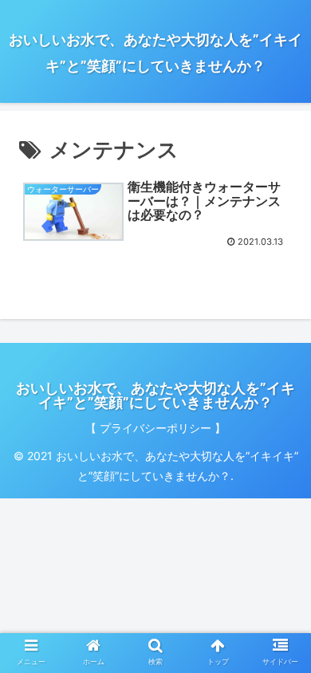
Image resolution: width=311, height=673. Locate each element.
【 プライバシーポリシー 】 (155, 428)
